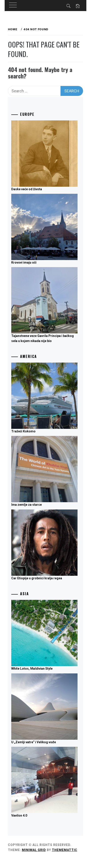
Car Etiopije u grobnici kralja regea (36, 578)
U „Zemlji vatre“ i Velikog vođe (33, 742)
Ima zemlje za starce (26, 504)
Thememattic (64, 850)
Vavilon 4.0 (19, 815)
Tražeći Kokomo (23, 431)
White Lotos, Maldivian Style (32, 668)
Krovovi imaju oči (23, 262)
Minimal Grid (34, 850)
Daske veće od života (26, 189)
